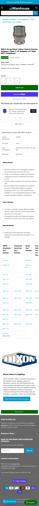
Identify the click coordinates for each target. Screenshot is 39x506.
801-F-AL (6, 333)
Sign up (29, 451)
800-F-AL (6, 329)
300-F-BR (28, 310)
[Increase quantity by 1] (17, 80)
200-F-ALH (17, 298)
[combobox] (17, 13)
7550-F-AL (6, 265)
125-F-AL (6, 284)
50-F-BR (28, 260)
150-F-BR (28, 291)
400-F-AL (6, 315)
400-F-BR (28, 315)
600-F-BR (28, 324)
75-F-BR (28, 275)
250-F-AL (6, 303)
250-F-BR (28, 303)
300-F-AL (6, 310)
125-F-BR (28, 284)
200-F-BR (28, 298)
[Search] (35, 13)
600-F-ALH (17, 324)
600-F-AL (6, 324)
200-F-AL (6, 298)
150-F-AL (6, 291)
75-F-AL (5, 275)
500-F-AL (6, 319)
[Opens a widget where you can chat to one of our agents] (30, 502)
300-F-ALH (17, 310)
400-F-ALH (17, 315)
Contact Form (16, 464)
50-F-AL (5, 260)
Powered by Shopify (19, 502)
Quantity (3, 76)
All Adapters (23, 19)
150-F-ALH (17, 291)
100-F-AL (6, 279)
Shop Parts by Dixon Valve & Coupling (16, 399)
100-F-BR (28, 279)
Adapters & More (9, 19)
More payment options (19, 99)
